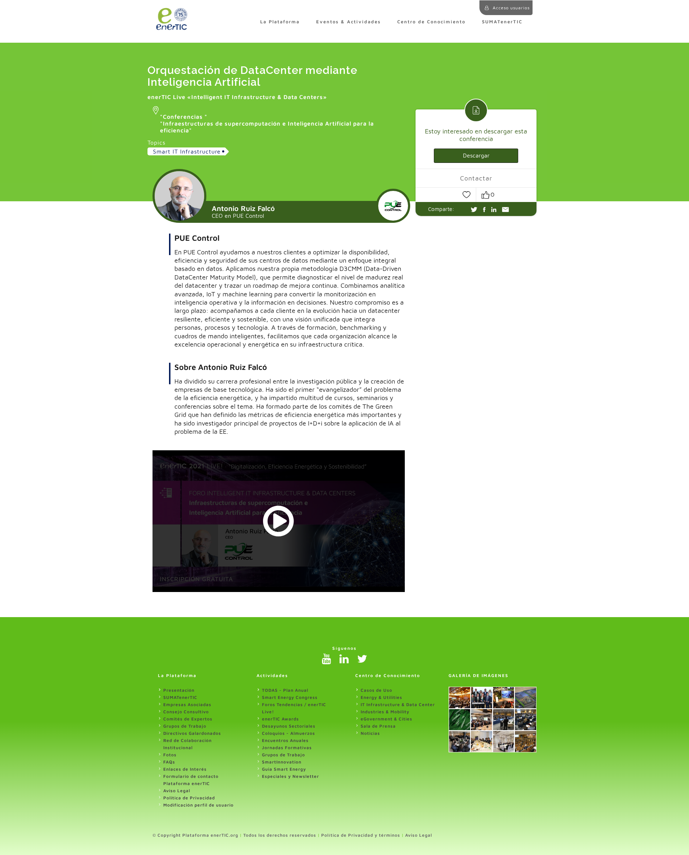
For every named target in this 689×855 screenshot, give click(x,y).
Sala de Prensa (378, 726)
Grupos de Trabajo (184, 726)
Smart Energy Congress (290, 697)
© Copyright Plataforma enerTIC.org (195, 835)
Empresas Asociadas (187, 704)
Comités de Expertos (187, 719)
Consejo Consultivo (186, 711)
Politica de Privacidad (189, 797)
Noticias (370, 733)
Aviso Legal (176, 790)
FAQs (169, 762)
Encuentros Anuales (285, 740)
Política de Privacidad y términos (360, 835)
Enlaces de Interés (185, 769)
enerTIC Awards (280, 719)
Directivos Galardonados (192, 733)
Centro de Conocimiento (431, 21)
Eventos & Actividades (348, 21)
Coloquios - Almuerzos (288, 733)
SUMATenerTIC (502, 21)
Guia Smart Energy (284, 769)
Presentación (178, 690)
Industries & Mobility (385, 711)
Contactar (476, 178)
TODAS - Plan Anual (285, 690)
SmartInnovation (281, 762)
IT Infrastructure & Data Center (398, 704)
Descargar (476, 155)
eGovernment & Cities (386, 719)
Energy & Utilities (381, 697)
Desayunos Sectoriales (288, 726)
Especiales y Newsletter (290, 776)
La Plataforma (280, 21)
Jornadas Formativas (287, 747)
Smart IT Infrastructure (187, 151)
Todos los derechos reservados (279, 835)
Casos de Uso (376, 690)
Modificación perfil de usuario (198, 805)
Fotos (170, 754)
